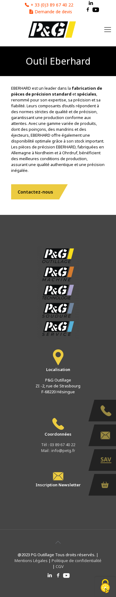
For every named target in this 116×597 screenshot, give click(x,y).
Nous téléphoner (105, 410)
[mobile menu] (107, 29)
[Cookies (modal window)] (105, 586)
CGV (60, 566)
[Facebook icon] (87, 9)
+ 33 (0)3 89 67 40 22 (52, 5)
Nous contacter (105, 435)
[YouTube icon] (95, 9)
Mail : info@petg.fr (58, 450)
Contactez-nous (35, 192)
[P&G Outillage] (51, 29)
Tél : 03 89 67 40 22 (58, 444)
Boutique (105, 485)
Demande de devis (53, 12)
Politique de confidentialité (76, 560)
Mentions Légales (32, 560)
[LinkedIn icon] (49, 575)
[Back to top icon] (58, 542)
